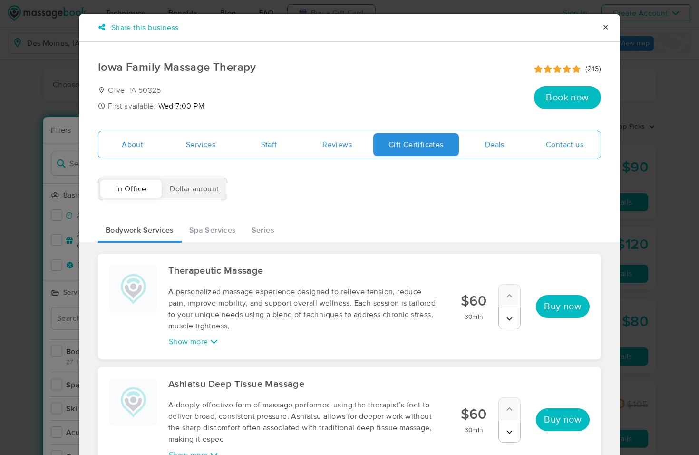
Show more (189, 342)
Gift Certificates (416, 144)
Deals (495, 144)
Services (200, 144)
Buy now (563, 306)
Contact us (564, 144)
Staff (269, 144)
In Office (131, 189)
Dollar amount (194, 189)
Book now (567, 97)
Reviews (337, 144)
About (132, 144)
